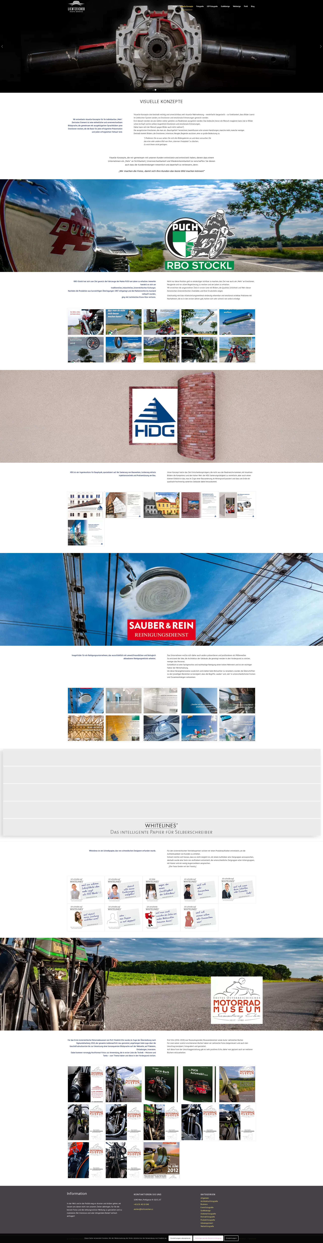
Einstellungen (231, 1238)
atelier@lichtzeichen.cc (143, 1209)
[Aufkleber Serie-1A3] (161, 890)
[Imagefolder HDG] (124, 505)
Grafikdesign (206, 1210)
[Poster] (86, 1122)
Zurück (2, 46)
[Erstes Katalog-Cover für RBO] (86, 322)
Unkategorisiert (207, 1223)
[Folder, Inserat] (124, 1084)
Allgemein (205, 1198)
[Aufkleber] (199, 890)
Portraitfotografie (208, 1217)
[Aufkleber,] (124, 890)
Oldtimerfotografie (208, 1214)
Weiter (321, 46)
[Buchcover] (161, 1084)
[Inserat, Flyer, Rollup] (124, 349)
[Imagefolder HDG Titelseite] (86, 505)
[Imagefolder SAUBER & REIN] (124, 700)
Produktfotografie (208, 1220)
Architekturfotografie (209, 1201)
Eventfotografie (207, 1207)
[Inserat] (124, 322)
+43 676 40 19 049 (141, 1204)
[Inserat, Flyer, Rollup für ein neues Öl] (161, 322)
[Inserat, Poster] (86, 1084)
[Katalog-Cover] (161, 349)
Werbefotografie (207, 1226)
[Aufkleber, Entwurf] (124, 917)
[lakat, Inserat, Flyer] (161, 1160)
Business (204, 1204)
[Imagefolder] (124, 728)
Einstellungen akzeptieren (180, 1238)
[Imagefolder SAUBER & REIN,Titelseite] (86, 700)
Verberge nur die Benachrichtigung (208, 1238)
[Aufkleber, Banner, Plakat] (86, 890)
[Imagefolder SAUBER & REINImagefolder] (86, 728)
